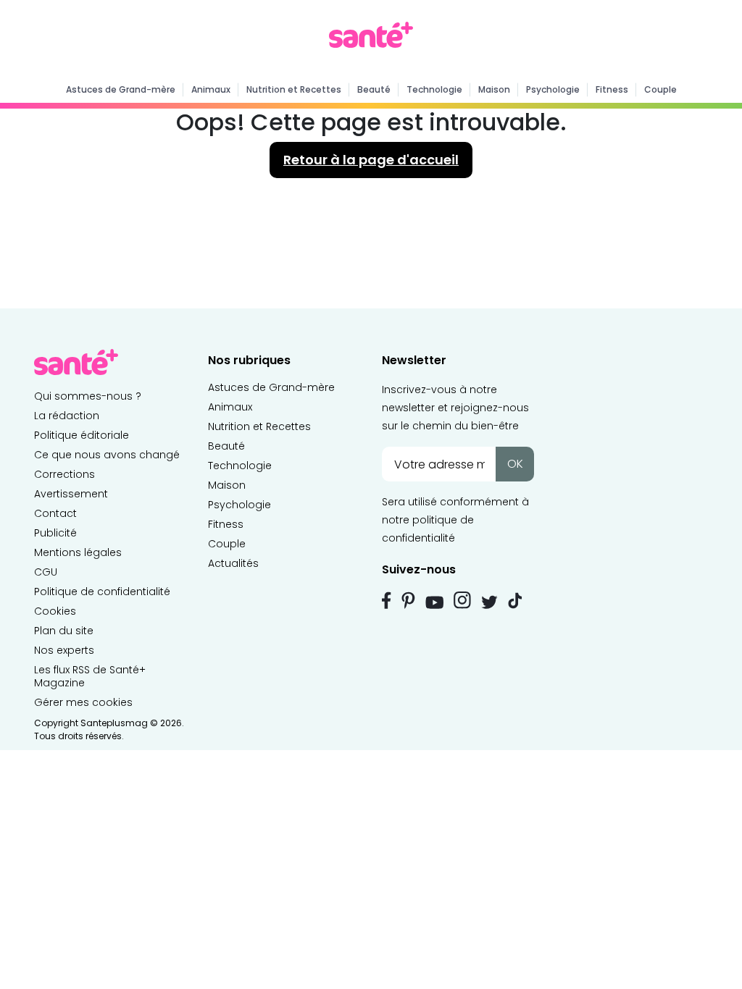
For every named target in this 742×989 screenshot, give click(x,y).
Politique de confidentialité (102, 591)
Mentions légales (78, 552)
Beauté (374, 89)
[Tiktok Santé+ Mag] (515, 599)
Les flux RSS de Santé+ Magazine (90, 676)
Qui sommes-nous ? (87, 396)
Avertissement (71, 494)
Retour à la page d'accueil (371, 160)
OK (515, 463)
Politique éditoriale (81, 435)
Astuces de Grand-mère (120, 89)
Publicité (55, 533)
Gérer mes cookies (83, 702)
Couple (660, 89)
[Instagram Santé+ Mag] (462, 600)
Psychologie (553, 89)
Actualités (233, 563)
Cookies (55, 611)
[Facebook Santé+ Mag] (386, 600)
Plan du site (63, 630)
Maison (494, 89)
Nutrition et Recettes (293, 89)
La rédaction (66, 415)
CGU (45, 572)
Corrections (64, 474)
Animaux (210, 89)
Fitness (612, 89)
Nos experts (64, 650)
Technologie (434, 89)
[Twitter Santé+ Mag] (489, 602)
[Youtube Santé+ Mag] (434, 602)
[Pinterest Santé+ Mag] (408, 600)
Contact (55, 513)
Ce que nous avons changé (107, 454)
